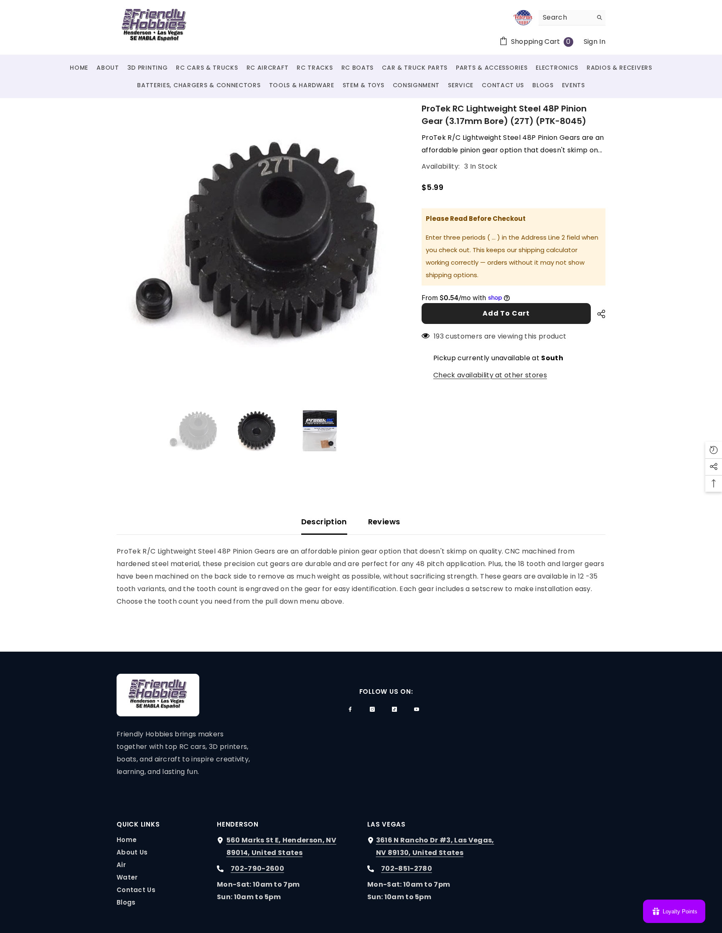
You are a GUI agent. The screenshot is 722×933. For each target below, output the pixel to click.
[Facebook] (350, 709)
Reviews (384, 521)
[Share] (598, 314)
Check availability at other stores (490, 375)
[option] (257, 242)
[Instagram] (372, 709)
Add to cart (506, 313)
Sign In (594, 41)
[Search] (572, 17)
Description (324, 521)
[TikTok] (394, 709)
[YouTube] (417, 709)
